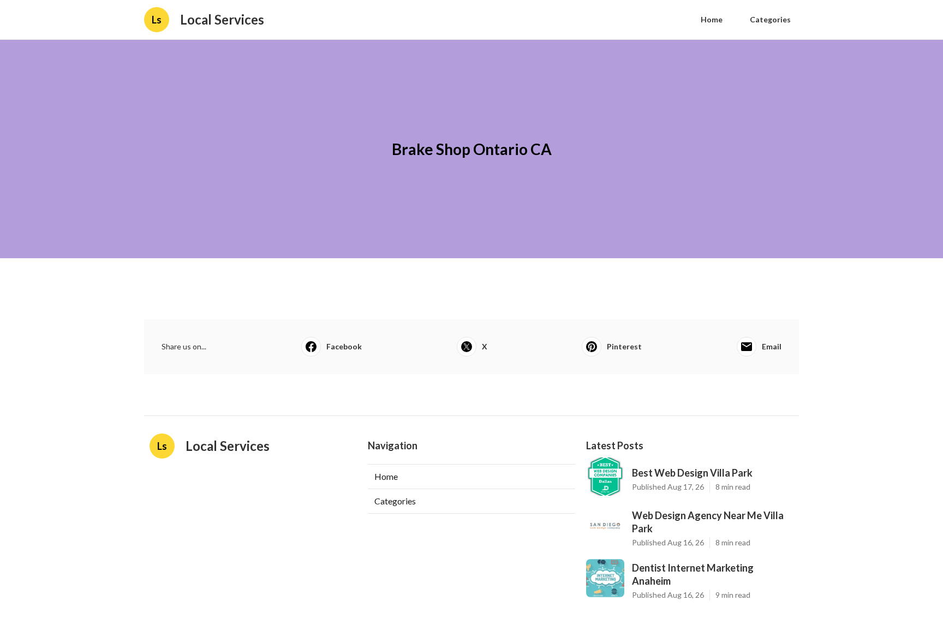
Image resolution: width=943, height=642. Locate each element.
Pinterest (624, 346)
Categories (770, 19)
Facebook (344, 346)
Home (712, 19)
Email (771, 346)
